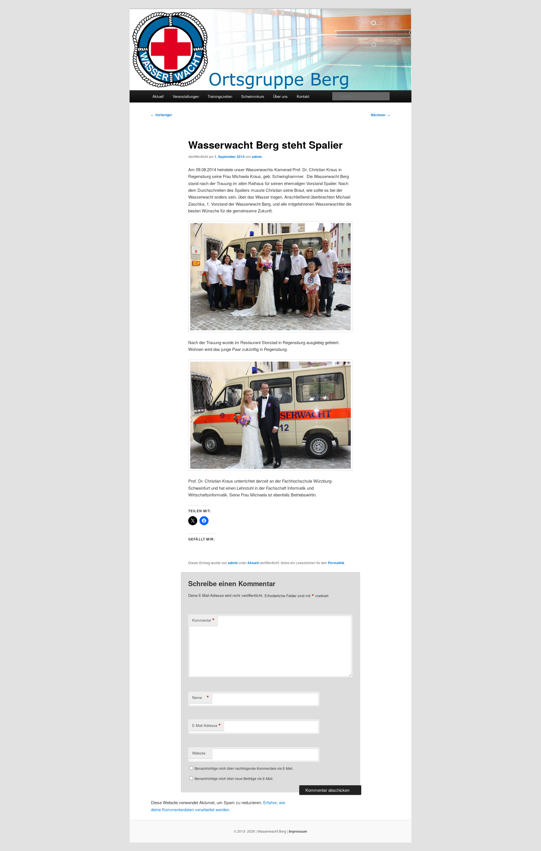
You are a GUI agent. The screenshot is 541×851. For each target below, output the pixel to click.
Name (200, 697)
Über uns (280, 96)
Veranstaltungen (186, 96)
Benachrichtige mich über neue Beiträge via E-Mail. (234, 778)
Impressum (298, 831)
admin (257, 156)
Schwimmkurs (252, 96)
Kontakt (303, 96)
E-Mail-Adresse (206, 725)
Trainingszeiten (220, 96)
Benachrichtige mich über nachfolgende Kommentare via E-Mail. (244, 768)
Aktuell (158, 96)
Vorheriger (161, 114)
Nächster (380, 114)
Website (198, 753)
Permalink (336, 562)
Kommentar (203, 620)
